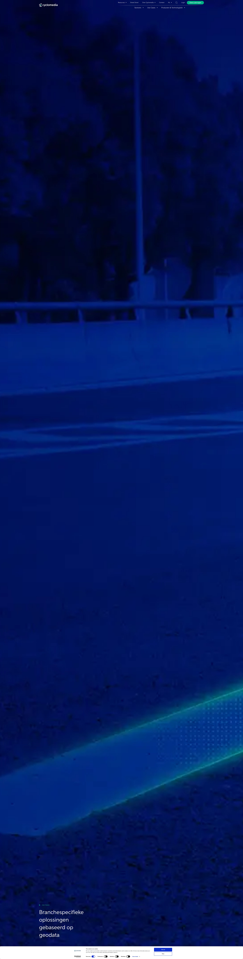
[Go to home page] (48, 5)
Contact (161, 2)
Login (183, 2)
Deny (163, 953)
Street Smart (134, 2)
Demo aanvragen (195, 3)
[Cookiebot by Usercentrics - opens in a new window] (77, 956)
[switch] (106, 956)
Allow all (163, 949)
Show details (135, 956)
